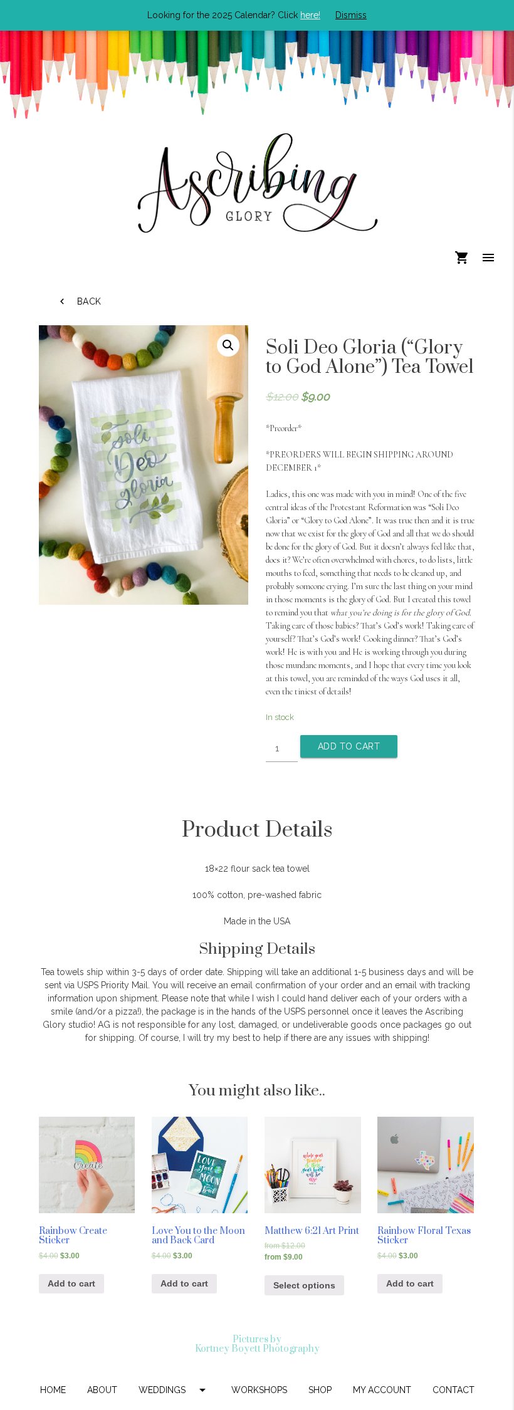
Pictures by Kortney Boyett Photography (257, 1344)
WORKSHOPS (259, 1390)
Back (79, 301)
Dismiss (351, 15)
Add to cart (349, 746)
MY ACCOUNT (382, 1390)
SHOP (320, 1390)
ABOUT (102, 1390)
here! (310, 15)
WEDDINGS (174, 1389)
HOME (53, 1390)
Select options (304, 1285)
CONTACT (454, 1390)
